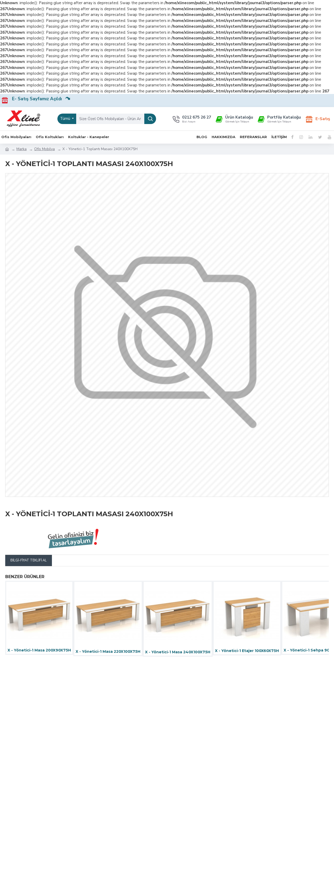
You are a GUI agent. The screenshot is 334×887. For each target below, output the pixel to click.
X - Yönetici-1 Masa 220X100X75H (108, 651)
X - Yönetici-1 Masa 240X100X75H (177, 652)
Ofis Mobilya (44, 148)
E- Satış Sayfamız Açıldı (39, 99)
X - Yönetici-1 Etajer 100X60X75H (247, 650)
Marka (21, 148)
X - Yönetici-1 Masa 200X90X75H (39, 650)
